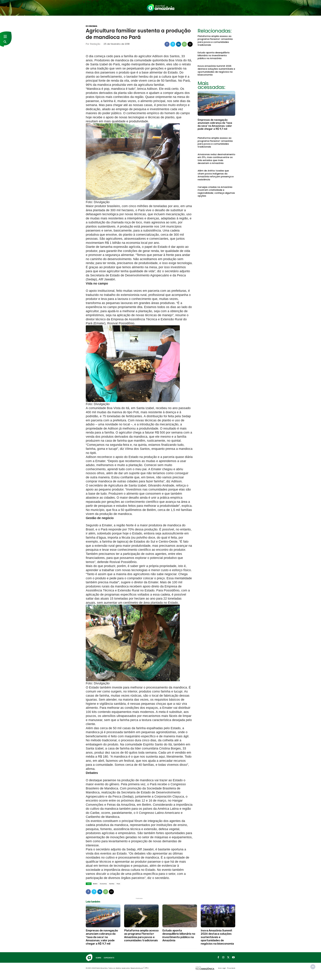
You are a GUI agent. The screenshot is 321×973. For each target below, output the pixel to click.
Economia (91, 26)
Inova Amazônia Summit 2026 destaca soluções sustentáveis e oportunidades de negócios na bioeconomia (216, 70)
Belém (95, 884)
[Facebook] (167, 44)
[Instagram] (223, 957)
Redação (95, 44)
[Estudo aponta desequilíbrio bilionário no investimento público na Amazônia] (179, 916)
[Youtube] (233, 957)
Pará (118, 884)
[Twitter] (172, 44)
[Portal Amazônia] (160, 8)
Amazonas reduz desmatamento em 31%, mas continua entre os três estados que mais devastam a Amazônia (216, 159)
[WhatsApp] (184, 44)
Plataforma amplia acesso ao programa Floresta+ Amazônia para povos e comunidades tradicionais (215, 40)
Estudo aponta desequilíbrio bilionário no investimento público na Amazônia (214, 55)
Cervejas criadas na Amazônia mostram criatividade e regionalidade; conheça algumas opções (216, 191)
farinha (111, 884)
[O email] (190, 44)
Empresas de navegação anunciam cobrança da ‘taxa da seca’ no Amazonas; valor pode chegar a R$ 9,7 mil (215, 124)
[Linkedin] (178, 44)
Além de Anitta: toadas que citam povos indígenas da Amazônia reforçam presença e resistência (216, 175)
